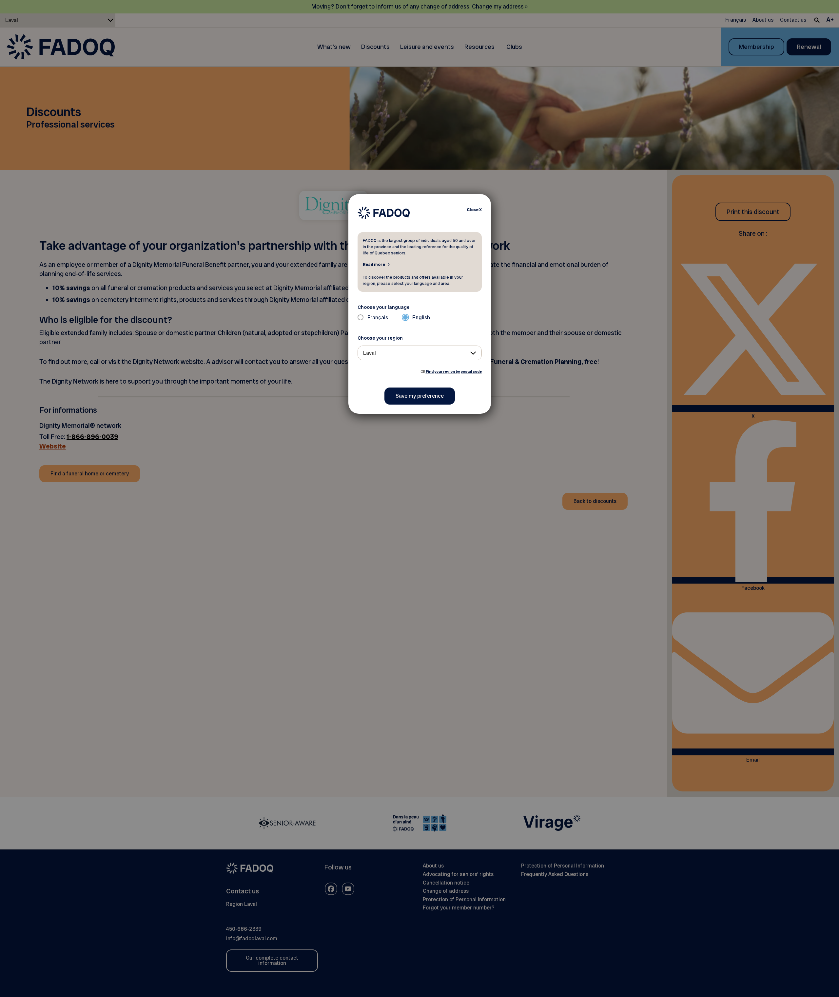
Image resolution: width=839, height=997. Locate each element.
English (421, 317)
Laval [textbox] (369, 352)
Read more (374, 264)
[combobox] (420, 353)
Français (377, 317)
